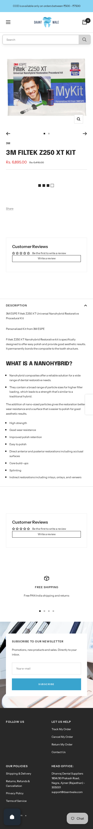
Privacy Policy (15, 793)
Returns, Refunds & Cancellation (18, 783)
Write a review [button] (47, 258)
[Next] (85, 133)
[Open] (12, 817)
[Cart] (84, 22)
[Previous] (8, 133)
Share (9, 208)
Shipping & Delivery (18, 773)
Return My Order (62, 744)
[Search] (84, 39)
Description (16, 305)
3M (8, 143)
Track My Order (61, 729)
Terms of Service (16, 801)
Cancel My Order (62, 737)
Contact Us (58, 752)
